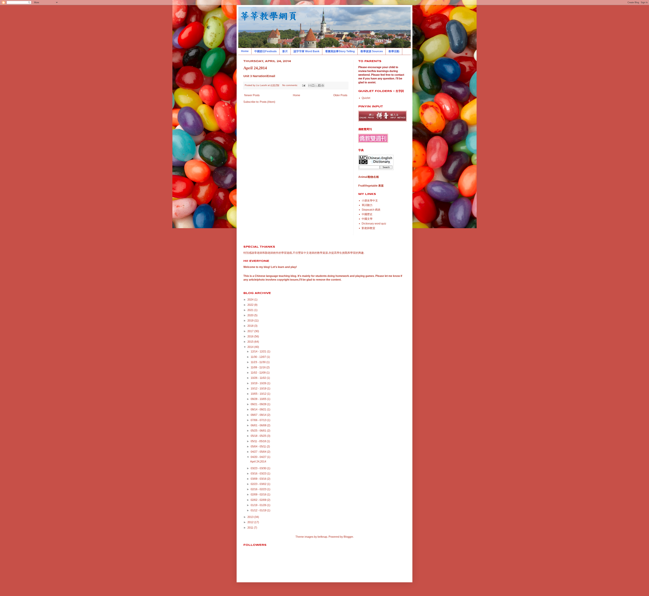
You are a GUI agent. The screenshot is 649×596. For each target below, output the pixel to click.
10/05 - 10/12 (259, 393)
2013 (250, 517)
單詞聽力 (367, 205)
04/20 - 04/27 (259, 457)
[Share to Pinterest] (322, 85)
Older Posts (340, 95)
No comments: (290, 85)
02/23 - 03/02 (259, 484)
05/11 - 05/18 (259, 441)
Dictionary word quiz (374, 223)
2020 (250, 315)
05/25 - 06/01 (259, 430)
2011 (250, 527)
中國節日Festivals (265, 51)
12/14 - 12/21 (259, 351)
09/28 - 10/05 (259, 399)
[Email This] (309, 85)
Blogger (348, 536)
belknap (322, 536)
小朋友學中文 (370, 200)
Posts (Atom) (267, 101)
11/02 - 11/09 (258, 372)
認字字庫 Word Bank (306, 51)
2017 (250, 331)
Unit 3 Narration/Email (259, 76)
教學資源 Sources (371, 51)
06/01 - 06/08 (259, 425)
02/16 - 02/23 (259, 489)
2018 (250, 325)
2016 (250, 336)
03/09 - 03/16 (259, 478)
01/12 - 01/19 (259, 510)
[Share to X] (316, 85)
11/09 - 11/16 (258, 367)
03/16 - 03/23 (259, 473)
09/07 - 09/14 (259, 414)
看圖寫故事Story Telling (340, 51)
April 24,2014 (255, 68)
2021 (250, 310)
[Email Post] (303, 85)
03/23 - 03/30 (259, 468)
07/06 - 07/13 (259, 420)
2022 (250, 304)
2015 (250, 341)
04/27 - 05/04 (259, 451)
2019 (250, 320)
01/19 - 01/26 (259, 505)
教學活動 (394, 51)
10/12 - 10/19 (259, 388)
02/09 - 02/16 (259, 494)
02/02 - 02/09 (259, 499)
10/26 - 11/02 (259, 377)
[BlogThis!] (313, 85)
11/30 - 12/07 (259, 356)
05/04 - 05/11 (259, 446)
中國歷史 (367, 214)
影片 (285, 51)
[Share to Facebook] (319, 85)
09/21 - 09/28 (259, 404)
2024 (250, 299)
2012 (250, 522)
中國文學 (367, 218)
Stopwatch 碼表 (371, 209)
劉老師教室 (368, 228)
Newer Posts (252, 95)
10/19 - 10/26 (259, 383)
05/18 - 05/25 (259, 435)
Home (245, 51)
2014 (250, 346)
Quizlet (366, 98)
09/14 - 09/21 (259, 409)
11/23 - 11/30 (258, 362)
